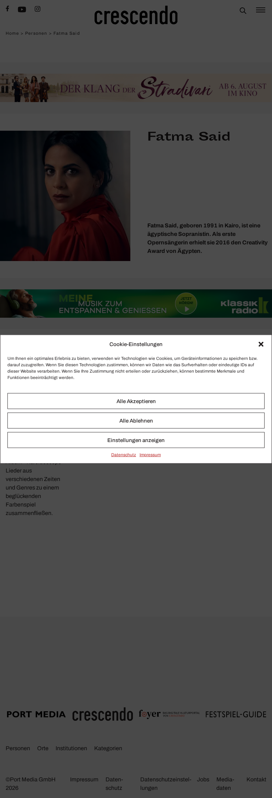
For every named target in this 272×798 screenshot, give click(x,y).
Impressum (150, 454)
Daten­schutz (123, 454)
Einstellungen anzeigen (136, 440)
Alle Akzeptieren (136, 401)
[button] (261, 344)
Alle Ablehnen (136, 420)
